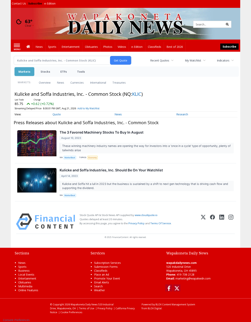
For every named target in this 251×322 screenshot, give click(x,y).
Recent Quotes (159, 60)
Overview (45, 82)
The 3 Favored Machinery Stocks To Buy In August (102, 132)
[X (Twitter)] (203, 221)
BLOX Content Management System (175, 304)
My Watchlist (193, 60)
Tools (81, 71)
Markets (24, 71)
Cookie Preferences (71, 312)
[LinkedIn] (222, 221)
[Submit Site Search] (227, 24)
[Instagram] (231, 221)
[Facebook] (212, 221)
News (60, 82)
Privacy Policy (136, 223)
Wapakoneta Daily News (84, 304)
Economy (92, 157)
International (98, 82)
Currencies (77, 82)
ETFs (63, 71)
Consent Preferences (16, 320)
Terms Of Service (160, 223)
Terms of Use (86, 308)
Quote (57, 114)
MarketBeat (70, 157)
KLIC (136, 94)
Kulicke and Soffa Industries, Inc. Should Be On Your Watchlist (111, 170)
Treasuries (119, 82)
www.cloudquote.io (146, 215)
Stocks (45, 71)
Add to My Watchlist (88, 108)
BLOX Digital (155, 308)
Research (182, 114)
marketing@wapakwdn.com (193, 278)
